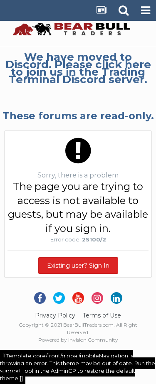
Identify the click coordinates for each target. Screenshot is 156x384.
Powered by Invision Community (78, 340)
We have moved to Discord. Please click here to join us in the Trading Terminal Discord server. (78, 68)
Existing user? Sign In (78, 265)
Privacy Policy (55, 315)
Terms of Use (102, 315)
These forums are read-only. (78, 116)
